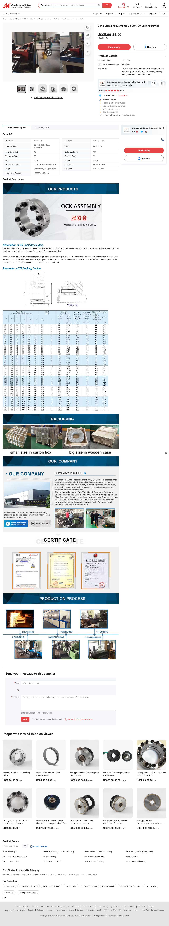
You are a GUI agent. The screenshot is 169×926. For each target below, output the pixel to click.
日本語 (113, 910)
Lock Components (89, 886)
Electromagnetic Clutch (53, 861)
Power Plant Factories (29, 886)
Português (40, 910)
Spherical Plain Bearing (93, 861)
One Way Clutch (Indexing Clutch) (98, 852)
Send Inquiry (114, 47)
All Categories (11, 13)
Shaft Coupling (9, 852)
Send (25, 719)
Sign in (163, 7)
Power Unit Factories (51, 886)
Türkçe (136, 910)
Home (5, 19)
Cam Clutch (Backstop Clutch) (15, 856)
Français (50, 910)
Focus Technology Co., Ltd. (67, 915)
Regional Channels (115, 907)
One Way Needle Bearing (94, 856)
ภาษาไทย (127, 910)
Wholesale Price (88, 907)
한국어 (106, 910)
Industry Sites (101, 907)
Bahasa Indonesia (157, 910)
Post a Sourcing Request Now (78, 719)
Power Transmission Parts (48, 19)
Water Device (71, 886)
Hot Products (20, 907)
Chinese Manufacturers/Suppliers (53, 907)
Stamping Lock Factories (130, 886)
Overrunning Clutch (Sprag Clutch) (139, 852)
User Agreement (99, 915)
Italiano (71, 910)
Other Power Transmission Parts (72, 19)
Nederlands (89, 910)
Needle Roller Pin (132, 856)
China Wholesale (74, 907)
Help (120, 13)
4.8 (133, 131)
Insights (151, 907)
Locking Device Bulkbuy (28, 892)
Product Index (130, 907)
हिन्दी (120, 910)
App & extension (135, 13)
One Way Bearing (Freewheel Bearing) (59, 852)
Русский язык (61, 910)
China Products (32, 907)
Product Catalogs (39, 846)
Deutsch (80, 910)
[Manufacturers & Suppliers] (17, 5)
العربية (98, 910)
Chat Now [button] (151, 47)
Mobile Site (142, 907)
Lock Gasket (151, 886)
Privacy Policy (124, 915)
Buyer (108, 13)
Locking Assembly (10, 861)
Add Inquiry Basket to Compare (48, 97)
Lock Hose (9, 892)
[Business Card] (162, 139)
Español (31, 910)
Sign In (102, 115)
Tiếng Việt (145, 910)
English (22, 910)
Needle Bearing (50, 856)
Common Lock (108, 886)
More (5, 897)
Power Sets (9, 886)
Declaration (112, 915)
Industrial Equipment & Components (23, 19)
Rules (164, 13)
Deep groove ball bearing (135, 861)
